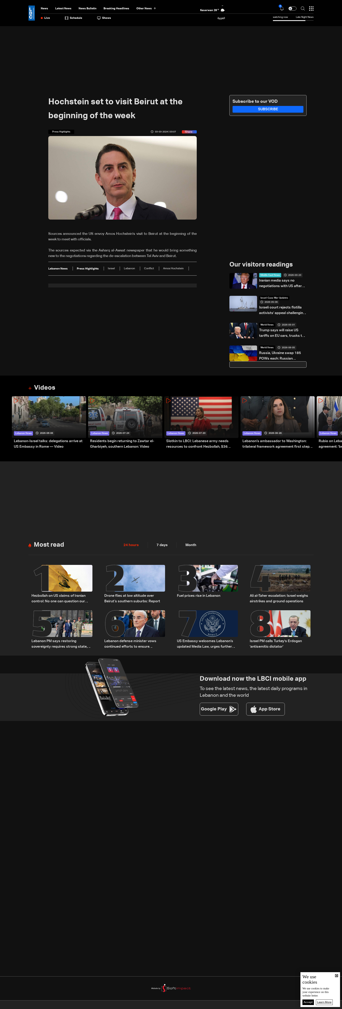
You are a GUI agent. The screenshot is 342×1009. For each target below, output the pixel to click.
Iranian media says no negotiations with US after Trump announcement (280, 284)
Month (190, 545)
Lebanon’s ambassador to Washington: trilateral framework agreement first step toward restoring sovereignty (276, 444)
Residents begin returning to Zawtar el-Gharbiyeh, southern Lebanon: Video (122, 443)
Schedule (76, 18)
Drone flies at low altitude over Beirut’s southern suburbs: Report (132, 598)
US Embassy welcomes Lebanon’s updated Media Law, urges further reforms (205, 644)
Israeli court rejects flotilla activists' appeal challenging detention (282, 311)
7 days (162, 545)
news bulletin (87, 8)
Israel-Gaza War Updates (274, 298)
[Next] (337, 422)
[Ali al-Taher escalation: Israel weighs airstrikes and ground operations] (280, 584)
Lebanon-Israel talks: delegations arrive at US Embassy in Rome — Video (48, 443)
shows (106, 18)
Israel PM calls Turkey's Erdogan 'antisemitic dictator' (276, 643)
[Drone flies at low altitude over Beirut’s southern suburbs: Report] (134, 584)
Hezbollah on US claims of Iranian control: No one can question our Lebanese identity (58, 599)
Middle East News (270, 275)
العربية (221, 18)
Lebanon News (23, 433)
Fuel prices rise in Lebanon (198, 596)
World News (267, 325)
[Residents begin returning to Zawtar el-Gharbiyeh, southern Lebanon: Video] (125, 422)
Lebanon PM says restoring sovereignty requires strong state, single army (59, 644)
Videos (44, 388)
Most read (49, 545)
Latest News (63, 8)
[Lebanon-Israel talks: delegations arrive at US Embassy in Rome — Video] (49, 422)
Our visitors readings (261, 265)
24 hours (131, 545)
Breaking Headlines (116, 8)
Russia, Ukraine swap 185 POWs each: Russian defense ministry (280, 356)
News (44, 8)
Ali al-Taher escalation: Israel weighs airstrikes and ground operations (279, 598)
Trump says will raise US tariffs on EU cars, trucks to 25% (281, 333)
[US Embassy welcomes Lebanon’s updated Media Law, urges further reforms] (207, 629)
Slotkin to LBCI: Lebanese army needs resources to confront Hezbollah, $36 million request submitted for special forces (202, 444)
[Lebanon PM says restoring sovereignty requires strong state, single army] (61, 629)
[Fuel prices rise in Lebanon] (207, 584)
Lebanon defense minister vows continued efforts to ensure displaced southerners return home (133, 644)
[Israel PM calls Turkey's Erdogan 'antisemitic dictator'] (280, 629)
